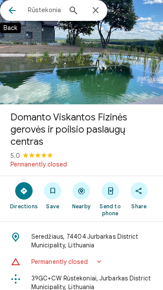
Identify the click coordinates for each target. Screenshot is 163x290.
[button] (81, 261)
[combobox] (44, 10)
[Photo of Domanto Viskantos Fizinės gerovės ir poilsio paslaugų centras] (81, 52)
